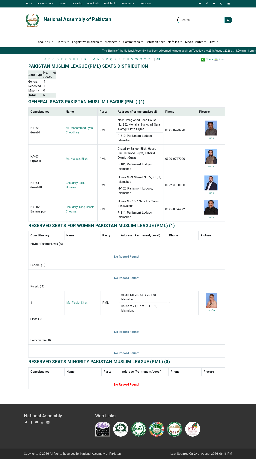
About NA (44, 42)
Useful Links (110, 3)
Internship (77, 3)
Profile (211, 138)
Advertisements (45, 3)
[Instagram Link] (221, 3)
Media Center (194, 42)
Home (29, 3)
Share (209, 59)
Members (111, 42)
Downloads (93, 3)
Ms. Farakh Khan (77, 302)
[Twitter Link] (200, 3)
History (61, 42)
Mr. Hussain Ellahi (77, 159)
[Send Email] (228, 3)
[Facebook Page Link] (207, 3)
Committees (132, 42)
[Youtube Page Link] (214, 3)
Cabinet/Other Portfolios (163, 42)
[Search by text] (228, 20)
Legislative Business (86, 42)
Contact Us (145, 3)
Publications (128, 3)
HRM (212, 42)
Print (221, 59)
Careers (63, 3)
